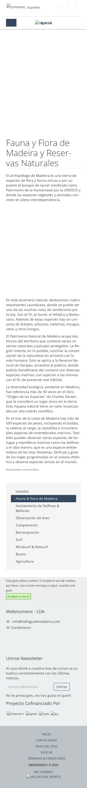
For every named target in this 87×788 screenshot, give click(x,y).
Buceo (21, 554)
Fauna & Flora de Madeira (37, 498)
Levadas (22, 491)
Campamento (26, 525)
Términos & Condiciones (46, 758)
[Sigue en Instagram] (72, 7)
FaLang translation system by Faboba (22, 469)
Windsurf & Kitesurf (32, 546)
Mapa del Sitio (47, 746)
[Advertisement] (43, 95)
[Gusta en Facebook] (53, 7)
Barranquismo (27, 532)
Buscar (46, 752)
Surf (19, 539)
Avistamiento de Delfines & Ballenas (37, 508)
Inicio (46, 734)
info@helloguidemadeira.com (36, 621)
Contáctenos (21, 627)
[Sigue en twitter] (65, 7)
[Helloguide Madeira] (43, 22)
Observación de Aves (33, 518)
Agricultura (25, 561)
